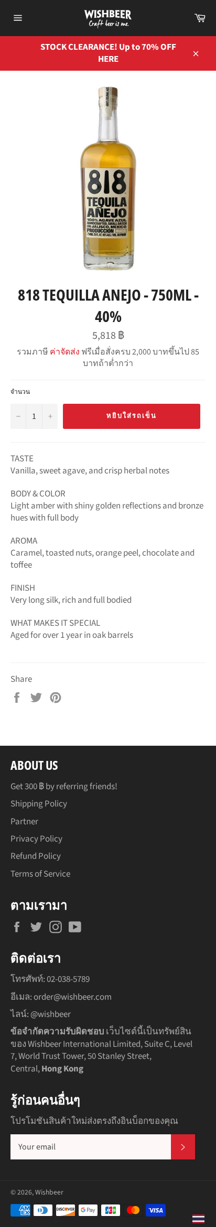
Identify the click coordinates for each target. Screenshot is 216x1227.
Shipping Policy (38, 804)
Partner (24, 821)
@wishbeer (50, 1014)
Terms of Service (40, 874)
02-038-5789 (68, 979)
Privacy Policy (36, 839)
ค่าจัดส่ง (65, 352)
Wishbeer (49, 1192)
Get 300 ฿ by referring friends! (63, 786)
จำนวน (20, 392)
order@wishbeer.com (73, 997)
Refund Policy (35, 856)
